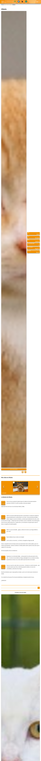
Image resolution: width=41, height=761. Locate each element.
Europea (37, 238)
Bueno (37, 252)
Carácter (29, 250)
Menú (37, 1)
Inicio (5, 4)
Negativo (37, 248)
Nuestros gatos (9, 4)
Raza (28, 236)
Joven (37, 234)
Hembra (37, 241)
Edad (28, 232)
